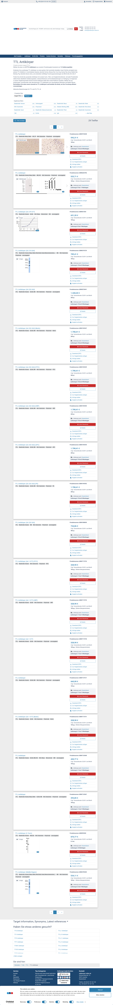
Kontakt (54, 1)
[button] (67, 147)
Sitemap (15, 982)
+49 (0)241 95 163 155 (87, 984)
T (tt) (22, 965)
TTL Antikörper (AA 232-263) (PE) (26, 484)
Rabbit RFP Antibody (40, 981)
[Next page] (62, 127)
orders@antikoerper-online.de (91, 30)
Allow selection (100, 995)
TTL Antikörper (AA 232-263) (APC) (27, 445)
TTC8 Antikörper (18, 953)
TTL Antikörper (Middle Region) (26, 872)
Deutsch (5, 1)
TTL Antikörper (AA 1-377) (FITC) (26, 561)
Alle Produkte (18, 56)
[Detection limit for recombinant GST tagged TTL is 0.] (28, 224)
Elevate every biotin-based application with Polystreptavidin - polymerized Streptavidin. (45, 975)
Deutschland (85, 146)
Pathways (67, 56)
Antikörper (27, 56)
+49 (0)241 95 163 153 (44, 1)
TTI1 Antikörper (18, 934)
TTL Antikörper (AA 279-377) (25, 212)
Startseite (17, 965)
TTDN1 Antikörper (19, 945)
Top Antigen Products (19, 981)
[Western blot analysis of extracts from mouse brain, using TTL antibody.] (28, 185)
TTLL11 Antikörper (63, 938)
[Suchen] (76, 28)
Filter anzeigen (21, 120)
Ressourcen (16, 979)
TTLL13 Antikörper (63, 942)
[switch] (44, 1002)
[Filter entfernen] (22, 96)
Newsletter (16, 977)
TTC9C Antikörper (19, 949)
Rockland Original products (42, 982)
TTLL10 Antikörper (63, 934)
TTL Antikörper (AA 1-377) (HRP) (26, 600)
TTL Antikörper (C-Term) (23, 833)
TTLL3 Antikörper (63, 949)
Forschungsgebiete (77, 56)
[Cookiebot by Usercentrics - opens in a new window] (10, 1002)
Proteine (42, 56)
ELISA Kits (35, 56)
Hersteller (60, 56)
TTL (27, 965)
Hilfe (14, 975)
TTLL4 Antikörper (63, 953)
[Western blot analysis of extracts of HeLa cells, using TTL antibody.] (53, 185)
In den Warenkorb (83, 152)
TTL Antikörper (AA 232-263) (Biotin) (27, 328)
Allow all (100, 990)
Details (83, 156)
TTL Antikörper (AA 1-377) (24, 639)
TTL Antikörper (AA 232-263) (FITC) (27, 367)
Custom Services (51, 56)
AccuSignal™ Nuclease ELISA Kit (44, 979)
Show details (80, 1002)
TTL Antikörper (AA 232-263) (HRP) (27, 406)
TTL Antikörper (20, 134)
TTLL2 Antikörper (63, 945)
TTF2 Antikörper (18, 938)
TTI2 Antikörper (18, 930)
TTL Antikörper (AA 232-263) (25, 289)
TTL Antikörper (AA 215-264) (25, 251)
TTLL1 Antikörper (63, 930)
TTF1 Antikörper (18, 942)
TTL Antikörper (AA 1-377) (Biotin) (27, 717)
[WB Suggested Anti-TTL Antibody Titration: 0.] (28, 886)
